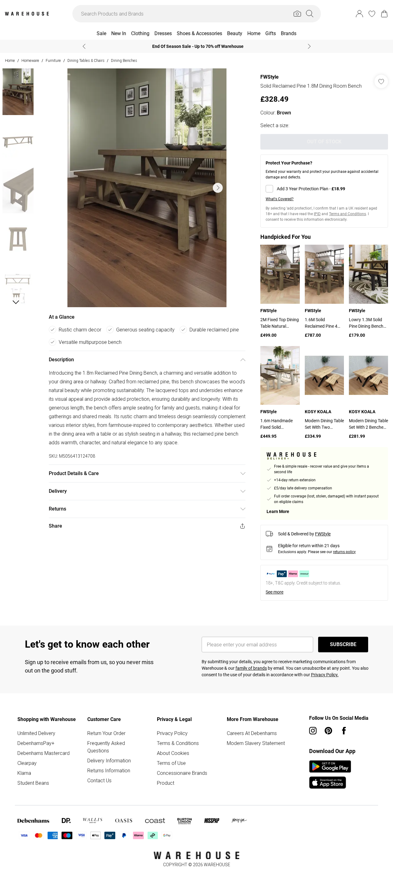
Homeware (30, 60)
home (10, 60)
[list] (146, 187)
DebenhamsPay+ (35, 743)
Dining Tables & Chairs (85, 60)
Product (165, 783)
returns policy (344, 552)
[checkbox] (324, 188)
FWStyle (269, 77)
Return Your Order (106, 733)
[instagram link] (313, 730)
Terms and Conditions (347, 214)
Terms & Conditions (178, 743)
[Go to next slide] (218, 188)
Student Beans (33, 783)
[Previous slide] (84, 46)
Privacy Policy (172, 733)
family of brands (251, 668)
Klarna (24, 773)
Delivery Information (109, 760)
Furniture (53, 60)
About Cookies (173, 753)
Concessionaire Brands (182, 773)
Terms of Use (171, 763)
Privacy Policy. (325, 674)
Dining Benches (124, 60)
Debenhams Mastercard (43, 753)
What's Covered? (280, 199)
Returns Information (108, 770)
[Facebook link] (344, 730)
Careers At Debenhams (252, 733)
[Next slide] (309, 46)
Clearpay (27, 763)
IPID (317, 214)
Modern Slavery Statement (256, 743)
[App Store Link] (330, 774)
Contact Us (99, 780)
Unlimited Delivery (36, 733)
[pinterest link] (328, 730)
